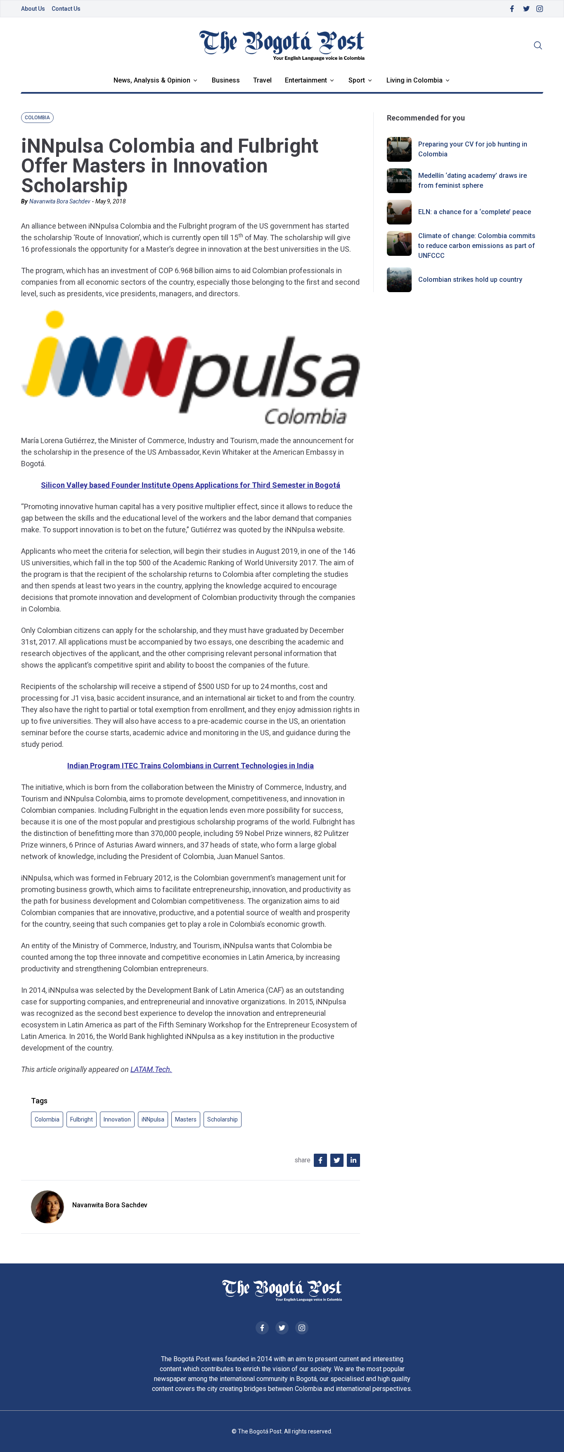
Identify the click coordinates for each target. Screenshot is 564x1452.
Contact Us (66, 8)
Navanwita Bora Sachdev (59, 201)
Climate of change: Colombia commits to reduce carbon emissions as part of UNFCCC (477, 246)
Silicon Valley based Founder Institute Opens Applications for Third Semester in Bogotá (190, 485)
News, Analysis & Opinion (152, 80)
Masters (186, 1119)
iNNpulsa (153, 1119)
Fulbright (81, 1119)
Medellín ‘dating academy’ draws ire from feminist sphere (472, 180)
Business (226, 80)
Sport (356, 80)
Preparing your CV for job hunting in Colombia (472, 149)
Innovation (117, 1119)
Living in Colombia (414, 80)
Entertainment (306, 80)
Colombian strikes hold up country (470, 279)
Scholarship (222, 1119)
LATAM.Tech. (151, 1069)
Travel (262, 80)
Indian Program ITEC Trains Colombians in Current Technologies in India (190, 765)
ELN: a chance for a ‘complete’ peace (474, 212)
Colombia (47, 1119)
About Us (33, 8)
